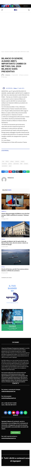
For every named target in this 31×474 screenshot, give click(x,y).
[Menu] (2, 10)
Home (2, 51)
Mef (21, 163)
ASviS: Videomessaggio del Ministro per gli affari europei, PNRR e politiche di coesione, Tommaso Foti (15, 215)
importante (16, 163)
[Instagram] (17, 412)
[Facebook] (5, 412)
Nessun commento (24, 75)
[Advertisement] (15, 33)
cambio (22, 161)
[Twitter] (9, 412)
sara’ (10, 165)
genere (10, 163)
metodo (26, 163)
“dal (3, 161)
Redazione (8, 75)
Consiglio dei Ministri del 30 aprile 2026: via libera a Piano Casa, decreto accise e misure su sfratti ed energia (14, 243)
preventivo (4, 165)
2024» (7, 161)
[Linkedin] (21, 412)
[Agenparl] (15, 10)
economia (4, 163)
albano (12, 161)
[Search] (29, 10)
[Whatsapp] (25, 412)
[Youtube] (13, 412)
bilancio (17, 161)
